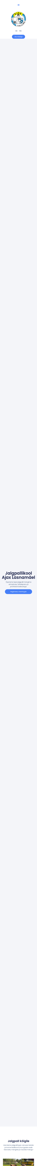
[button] (18, 4)
